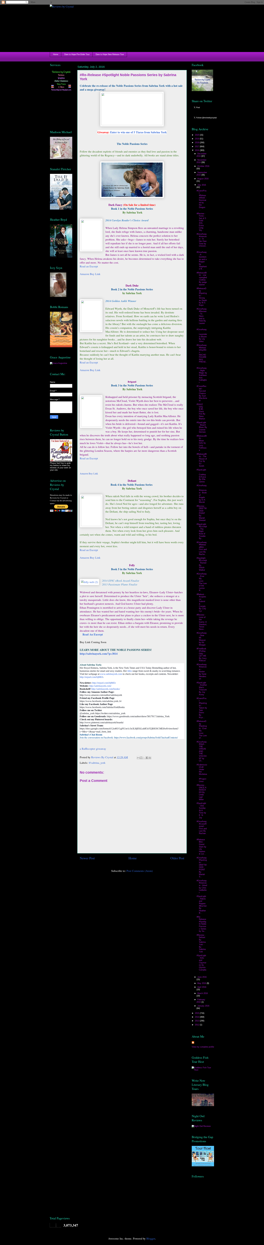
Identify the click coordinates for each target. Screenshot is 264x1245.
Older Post (177, 858)
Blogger (150, 1238)
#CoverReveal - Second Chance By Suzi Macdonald (202, 393)
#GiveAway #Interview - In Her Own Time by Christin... (202, 241)
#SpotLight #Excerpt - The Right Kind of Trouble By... (202, 531)
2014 (197, 1017)
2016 (197, 150)
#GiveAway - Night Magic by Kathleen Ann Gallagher (202, 375)
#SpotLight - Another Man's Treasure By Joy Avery (202, 689)
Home (55, 54)
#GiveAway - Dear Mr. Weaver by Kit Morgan (202, 639)
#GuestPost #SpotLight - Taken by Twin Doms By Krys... (202, 708)
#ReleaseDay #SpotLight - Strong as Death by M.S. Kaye (202, 296)
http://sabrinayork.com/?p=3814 (98, 654)
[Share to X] (144, 757)
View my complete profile (203, 1047)
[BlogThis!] (141, 757)
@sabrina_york (97, 762)
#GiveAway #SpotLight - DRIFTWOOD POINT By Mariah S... (202, 867)
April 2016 (201, 987)
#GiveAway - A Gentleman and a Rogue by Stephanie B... (202, 260)
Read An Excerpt (92, 634)
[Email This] (138, 757)
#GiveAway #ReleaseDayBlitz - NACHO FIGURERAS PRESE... (202, 354)
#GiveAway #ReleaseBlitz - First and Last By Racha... (202, 548)
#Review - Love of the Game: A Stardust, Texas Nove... (202, 622)
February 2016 (200, 1000)
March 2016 (202, 993)
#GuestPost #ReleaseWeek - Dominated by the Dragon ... (202, 200)
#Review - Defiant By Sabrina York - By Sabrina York (201, 943)
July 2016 (201, 185)
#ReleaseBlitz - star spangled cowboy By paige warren (202, 279)
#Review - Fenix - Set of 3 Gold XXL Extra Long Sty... (201, 221)
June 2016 (202, 977)
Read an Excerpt (89, 458)
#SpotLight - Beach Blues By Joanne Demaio (202, 427)
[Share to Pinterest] (149, 757)
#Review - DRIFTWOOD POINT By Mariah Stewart (202, 513)
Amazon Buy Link (90, 274)
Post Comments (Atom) (140, 871)
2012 (197, 1025)
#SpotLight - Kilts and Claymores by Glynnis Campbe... (202, 963)
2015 (197, 1013)
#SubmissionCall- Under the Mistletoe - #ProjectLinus (202, 773)
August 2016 (203, 179)
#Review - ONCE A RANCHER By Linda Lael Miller (201, 792)
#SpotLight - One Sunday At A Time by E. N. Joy (201, 810)
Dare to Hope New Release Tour (110, 54)
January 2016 (203, 1006)
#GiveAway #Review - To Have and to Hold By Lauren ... (202, 317)
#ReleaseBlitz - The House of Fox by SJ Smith (202, 460)
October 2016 (203, 166)
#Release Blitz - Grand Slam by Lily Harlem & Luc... (201, 846)
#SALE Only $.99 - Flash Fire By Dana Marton (201, 411)
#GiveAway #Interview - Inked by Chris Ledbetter (202, 886)
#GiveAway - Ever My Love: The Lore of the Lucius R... (202, 582)
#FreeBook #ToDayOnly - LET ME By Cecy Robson (202, 655)
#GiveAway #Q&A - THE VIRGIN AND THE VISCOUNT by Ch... (202, 751)
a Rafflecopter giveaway (93, 748)
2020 (197, 135)
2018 (197, 142)
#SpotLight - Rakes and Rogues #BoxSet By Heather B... (202, 904)
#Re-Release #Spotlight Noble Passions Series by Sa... (201, 924)
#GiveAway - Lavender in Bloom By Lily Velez (202, 335)
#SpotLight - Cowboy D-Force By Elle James (201, 476)
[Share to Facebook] (146, 757)
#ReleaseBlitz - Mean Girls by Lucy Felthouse (202, 443)
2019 (197, 139)
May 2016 (202, 983)
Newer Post (87, 858)
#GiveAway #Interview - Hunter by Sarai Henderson (202, 671)
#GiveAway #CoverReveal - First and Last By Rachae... (202, 828)
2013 (197, 1021)
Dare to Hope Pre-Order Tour (77, 54)
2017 (197, 146)
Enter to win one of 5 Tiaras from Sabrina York (138, 132)
